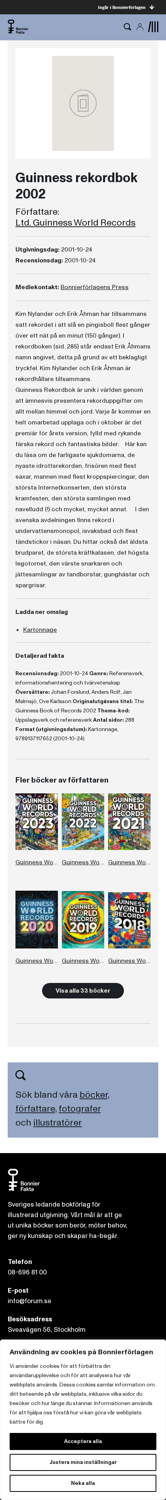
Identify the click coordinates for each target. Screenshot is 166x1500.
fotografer (80, 1108)
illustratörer (57, 1122)
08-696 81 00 (27, 1272)
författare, (36, 1108)
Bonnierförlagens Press (95, 287)
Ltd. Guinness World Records (75, 222)
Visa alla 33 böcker (83, 990)
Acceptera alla (83, 1441)
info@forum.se (29, 1301)
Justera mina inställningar (83, 1462)
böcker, (94, 1094)
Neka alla (83, 1483)
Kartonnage (40, 630)
